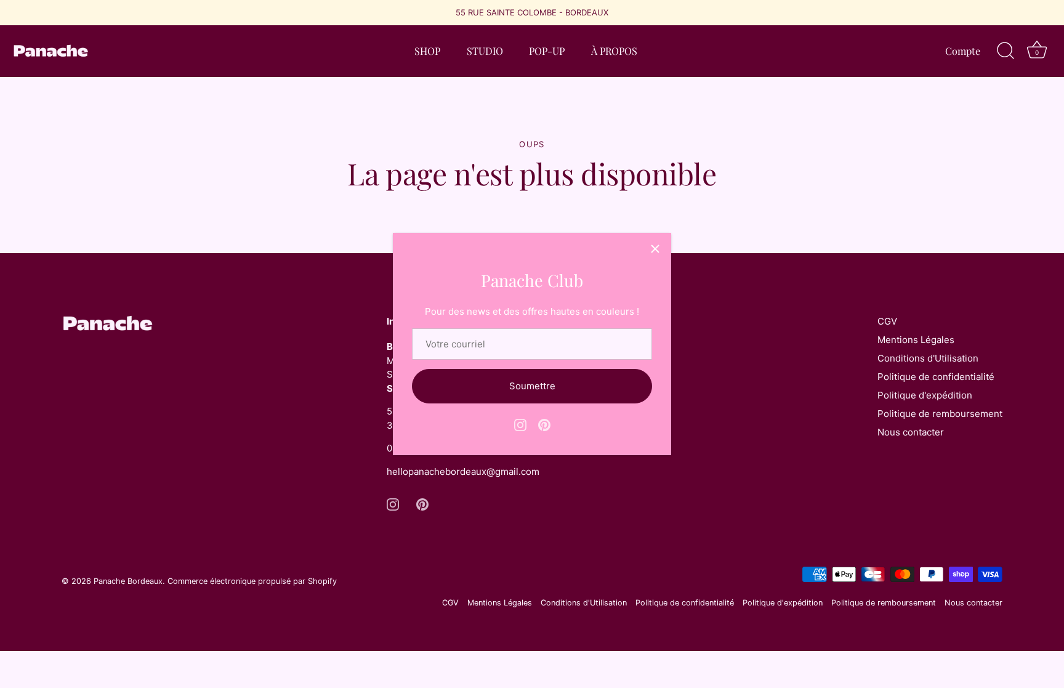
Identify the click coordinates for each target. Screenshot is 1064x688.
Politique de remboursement (939, 413)
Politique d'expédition (924, 395)
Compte (962, 50)
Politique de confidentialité (935, 376)
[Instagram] (520, 424)
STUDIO (485, 50)
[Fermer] (655, 248)
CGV (887, 321)
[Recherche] (1005, 51)
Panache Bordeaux (128, 581)
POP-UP (547, 50)
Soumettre (532, 386)
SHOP (427, 50)
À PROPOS (614, 50)
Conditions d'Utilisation (927, 358)
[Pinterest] (544, 424)
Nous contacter (910, 432)
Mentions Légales (915, 340)
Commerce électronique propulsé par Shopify (252, 581)
